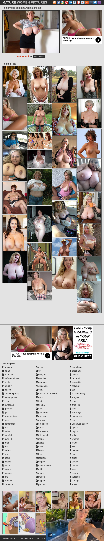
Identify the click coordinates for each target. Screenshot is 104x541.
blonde (7, 469)
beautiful (8, 374)
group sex (43, 424)
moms (41, 473)
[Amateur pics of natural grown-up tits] (39, 84)
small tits (75, 405)
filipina (41, 405)
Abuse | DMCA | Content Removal (16, 538)
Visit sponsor (39, 56)
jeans (41, 439)
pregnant (75, 371)
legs (40, 454)
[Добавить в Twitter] (95, 2)
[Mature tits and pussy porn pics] (89, 82)
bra (6, 477)
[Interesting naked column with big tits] (64, 219)
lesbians (42, 458)
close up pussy (11, 393)
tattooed (75, 477)
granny (41, 420)
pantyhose (76, 367)
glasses (42, 416)
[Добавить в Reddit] (82, 2)
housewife (43, 431)
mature (75, 450)
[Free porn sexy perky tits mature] (14, 165)
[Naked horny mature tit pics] (89, 239)
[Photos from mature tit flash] (64, 273)
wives (74, 443)
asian (7, 371)
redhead (75, 378)
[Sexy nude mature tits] (39, 140)
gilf (5, 412)
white (74, 484)
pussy (74, 374)
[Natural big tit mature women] (39, 286)
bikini (7, 465)
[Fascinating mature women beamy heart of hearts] (64, 152)
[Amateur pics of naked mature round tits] (89, 174)
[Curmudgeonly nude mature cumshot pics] (14, 267)
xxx (73, 446)
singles (75, 397)
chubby (8, 386)
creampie (42, 382)
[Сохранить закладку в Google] (62, 2)
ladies (41, 443)
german (8, 409)
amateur (8, 367)
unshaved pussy (79, 424)
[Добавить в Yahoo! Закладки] (99, 2)
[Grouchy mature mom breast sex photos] (64, 119)
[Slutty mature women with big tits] (89, 297)
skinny (74, 473)
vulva (74, 435)
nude (74, 454)
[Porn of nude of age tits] (14, 233)
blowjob (8, 473)
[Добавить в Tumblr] (91, 2)
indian (7, 431)
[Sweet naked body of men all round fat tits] (89, 113)
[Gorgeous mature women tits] (89, 268)
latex (40, 446)
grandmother (10, 416)
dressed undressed (47, 393)
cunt (40, 390)
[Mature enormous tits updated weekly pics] (89, 143)
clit (39, 371)
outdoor (75, 462)
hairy (6, 420)
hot (6, 427)
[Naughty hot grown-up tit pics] (14, 198)
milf (40, 469)
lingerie (42, 462)
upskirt (74, 427)
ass (6, 446)
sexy (73, 469)
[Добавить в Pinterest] (78, 2)
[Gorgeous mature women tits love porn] (39, 118)
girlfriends (43, 412)
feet (40, 401)
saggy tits (76, 382)
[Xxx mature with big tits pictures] (64, 247)
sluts (73, 401)
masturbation (44, 465)
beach (7, 458)
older (74, 458)
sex (73, 390)
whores (75, 439)
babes (7, 450)
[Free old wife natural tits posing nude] (39, 159)
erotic (41, 397)
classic (7, 390)
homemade (9, 424)
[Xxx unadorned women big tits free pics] (39, 224)
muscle (41, 477)
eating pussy (10, 397)
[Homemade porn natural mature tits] (31, 31)
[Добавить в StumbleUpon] (87, 2)
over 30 (8, 435)
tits (73, 420)
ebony (7, 401)
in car (41, 367)
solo (73, 409)
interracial (43, 435)
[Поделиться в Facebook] (58, 2)
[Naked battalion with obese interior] (39, 187)
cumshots (43, 386)
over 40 (8, 439)
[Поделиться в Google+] (66, 2)
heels (41, 427)
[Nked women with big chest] (39, 257)
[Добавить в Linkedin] (70, 2)
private (74, 465)
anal (6, 443)
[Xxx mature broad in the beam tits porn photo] (14, 81)
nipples (41, 480)
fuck (40, 409)
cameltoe (8, 484)
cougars (42, 374)
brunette (8, 480)
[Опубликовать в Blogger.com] (54, 2)
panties (41, 484)
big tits (7, 462)
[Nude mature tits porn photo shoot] (89, 207)
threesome (76, 416)
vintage (75, 480)
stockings (76, 412)
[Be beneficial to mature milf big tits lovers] (64, 84)
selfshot (75, 386)
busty (7, 382)
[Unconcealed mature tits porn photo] (14, 140)
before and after (12, 378)
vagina (74, 431)
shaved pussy (78, 393)
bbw (6, 454)
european (9, 405)
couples (42, 378)
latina (41, 450)
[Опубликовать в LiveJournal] (74, 2)
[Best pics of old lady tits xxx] (64, 184)
